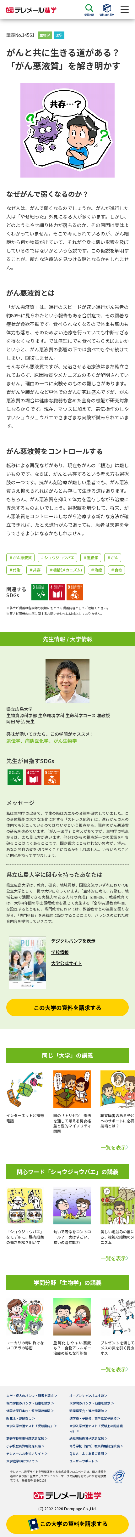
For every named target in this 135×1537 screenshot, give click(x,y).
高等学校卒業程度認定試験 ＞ (27, 1438)
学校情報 (60, 952)
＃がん (112, 557)
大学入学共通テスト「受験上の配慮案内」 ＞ (96, 1428)
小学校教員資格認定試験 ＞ (25, 1445)
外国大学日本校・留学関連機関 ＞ (30, 1410)
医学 (59, 34)
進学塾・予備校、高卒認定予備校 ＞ (94, 1418)
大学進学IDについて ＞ (22, 1461)
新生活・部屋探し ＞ (20, 1418)
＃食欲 (116, 569)
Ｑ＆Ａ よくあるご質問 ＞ (88, 1453)
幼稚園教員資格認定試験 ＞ (88, 1438)
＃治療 (96, 569)
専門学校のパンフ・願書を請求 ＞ (30, 1403)
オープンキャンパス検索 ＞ (88, 1395)
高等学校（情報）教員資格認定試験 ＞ (96, 1445)
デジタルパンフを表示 (73, 941)
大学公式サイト (66, 963)
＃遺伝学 (90, 557)
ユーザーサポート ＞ (83, 1461)
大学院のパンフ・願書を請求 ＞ (91, 1403)
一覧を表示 (113, 1147)
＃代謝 (14, 569)
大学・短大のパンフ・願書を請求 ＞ (31, 1395)
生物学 (45, 34)
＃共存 (34, 569)
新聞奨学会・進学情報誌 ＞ (88, 1410)
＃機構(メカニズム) (65, 569)
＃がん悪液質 (20, 557)
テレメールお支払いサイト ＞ (27, 1453)
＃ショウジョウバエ (57, 557)
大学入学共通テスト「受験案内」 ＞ (31, 1425)
